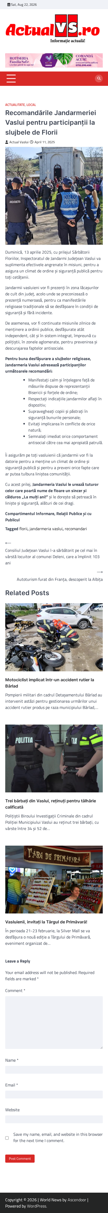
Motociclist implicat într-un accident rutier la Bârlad (49, 683)
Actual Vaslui (19, 142)
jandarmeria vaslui (46, 528)
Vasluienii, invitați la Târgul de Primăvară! (46, 921)
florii (23, 528)
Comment (15, 990)
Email (11, 1085)
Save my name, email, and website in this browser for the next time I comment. (58, 1137)
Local (31, 105)
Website (12, 1110)
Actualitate (15, 105)
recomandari (76, 528)
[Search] (99, 78)
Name (12, 1060)
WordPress (36, 1206)
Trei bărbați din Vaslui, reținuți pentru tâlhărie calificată (50, 804)
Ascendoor (77, 1200)
